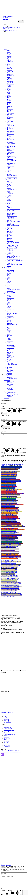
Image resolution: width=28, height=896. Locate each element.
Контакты (6, 398)
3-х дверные (10, 250)
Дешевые (9, 110)
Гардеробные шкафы (12, 364)
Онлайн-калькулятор (12, 393)
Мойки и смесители (12, 177)
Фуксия (9, 67)
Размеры (9, 338)
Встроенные (10, 154)
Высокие (9, 235)
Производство (10, 381)
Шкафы (6, 717)
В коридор (9, 223)
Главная (3, 464)
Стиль (8, 124)
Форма (8, 116)
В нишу (9, 368)
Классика (9, 296)
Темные (9, 185)
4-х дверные (10, 252)
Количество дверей (12, 248)
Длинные (9, 238)
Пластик (9, 102)
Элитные (9, 114)
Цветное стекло (11, 213)
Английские (10, 128)
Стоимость (10, 109)
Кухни (5, 49)
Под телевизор (11, 292)
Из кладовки (10, 359)
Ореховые (9, 78)
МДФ (8, 90)
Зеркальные (10, 316)
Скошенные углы (11, 122)
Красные (9, 56)
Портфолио (10, 384)
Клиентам (6, 391)
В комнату (9, 367)
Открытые (9, 362)
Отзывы (9, 385)
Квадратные (10, 352)
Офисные (9, 228)
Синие (8, 88)
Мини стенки (10, 284)
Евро (8, 127)
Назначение (10, 220)
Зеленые (9, 57)
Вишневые (10, 74)
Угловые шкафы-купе (12, 245)
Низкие (9, 239)
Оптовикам (10, 396)
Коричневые (10, 182)
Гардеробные (7, 325)
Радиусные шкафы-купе (13, 242)
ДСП (8, 107)
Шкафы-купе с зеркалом (13, 209)
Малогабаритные (11, 160)
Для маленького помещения (14, 264)
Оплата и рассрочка (12, 378)
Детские (9, 227)
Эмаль (8, 92)
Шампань (9, 70)
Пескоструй (10, 214)
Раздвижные (10, 363)
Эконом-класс (10, 113)
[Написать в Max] (2, 755)
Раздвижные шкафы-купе (13, 259)
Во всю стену (10, 255)
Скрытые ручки (11, 163)
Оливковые (10, 71)
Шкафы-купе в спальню (13, 225)
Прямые (9, 120)
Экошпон (9, 104)
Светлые (9, 188)
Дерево (9, 96)
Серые (8, 59)
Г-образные (10, 236)
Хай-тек (9, 147)
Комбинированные (12, 216)
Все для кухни (10, 174)
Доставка (9, 377)
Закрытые (9, 360)
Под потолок (10, 257)
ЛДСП (8, 99)
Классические (10, 134)
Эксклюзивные (11, 146)
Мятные (9, 85)
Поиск (19, 21)
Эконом (9, 266)
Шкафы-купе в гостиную (13, 221)
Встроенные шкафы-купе (13, 256)
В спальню (10, 370)
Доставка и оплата (9, 374)
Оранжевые (10, 72)
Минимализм (10, 141)
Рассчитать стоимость (15, 752)
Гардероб (9, 263)
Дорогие (9, 111)
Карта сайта (10, 389)
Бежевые (9, 60)
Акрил (8, 93)
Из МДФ (9, 314)
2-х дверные (10, 249)
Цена (8, 334)
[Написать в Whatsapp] (14, 791)
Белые (8, 52)
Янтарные (9, 79)
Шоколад (9, 68)
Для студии (10, 150)
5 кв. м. (9, 170)
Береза (8, 95)
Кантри (9, 132)
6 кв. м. (9, 171)
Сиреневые (10, 81)
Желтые (9, 54)
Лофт (8, 135)
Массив (9, 100)
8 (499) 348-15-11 (16, 27)
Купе (8, 318)
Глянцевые (10, 61)
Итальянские (10, 131)
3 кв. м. (9, 168)
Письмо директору (6, 865)
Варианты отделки (12, 175)
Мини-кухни (10, 166)
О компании (7, 380)
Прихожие (6, 293)
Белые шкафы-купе (12, 189)
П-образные (10, 117)
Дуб (8, 97)
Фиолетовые (10, 84)
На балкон (9, 232)
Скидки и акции (11, 392)
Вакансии (9, 388)
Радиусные (10, 121)
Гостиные (6, 267)
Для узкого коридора (12, 324)
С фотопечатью (11, 218)
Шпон (8, 103)
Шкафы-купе (7, 179)
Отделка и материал (12, 198)
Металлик (9, 64)
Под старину (10, 142)
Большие (9, 195)
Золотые (9, 86)
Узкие (8, 167)
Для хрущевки (10, 152)
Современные (10, 125)
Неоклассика (10, 139)
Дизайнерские (10, 129)
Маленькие (10, 193)
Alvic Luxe (9, 202)
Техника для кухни (12, 178)
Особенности (10, 149)
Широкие (9, 243)
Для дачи (9, 153)
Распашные (10, 261)
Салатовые (10, 82)
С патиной (10, 106)
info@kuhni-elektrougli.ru (7, 712)
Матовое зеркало (11, 210)
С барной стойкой (11, 157)
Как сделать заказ (11, 375)
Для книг (9, 229)
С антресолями (11, 156)
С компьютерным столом (13, 289)
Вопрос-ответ (10, 395)
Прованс (9, 138)
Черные (9, 53)
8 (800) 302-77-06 (7, 27)
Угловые (9, 118)
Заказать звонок (5, 752)
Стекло (9, 211)
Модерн (9, 136)
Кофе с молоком (11, 63)
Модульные (10, 161)
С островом (10, 159)
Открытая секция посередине (14, 260)
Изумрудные (10, 75)
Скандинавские (11, 143)
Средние (9, 196)
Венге (8, 77)
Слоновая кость (11, 65)
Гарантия (9, 382)
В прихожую (10, 224)
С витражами (10, 217)
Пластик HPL (4, 465)
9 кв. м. (9, 173)
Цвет (8, 50)
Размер (8, 164)
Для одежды (10, 231)
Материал (9, 89)
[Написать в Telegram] (14, 773)
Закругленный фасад (12, 246)
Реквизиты (10, 387)
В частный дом (11, 371)
